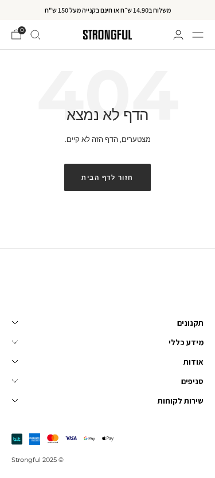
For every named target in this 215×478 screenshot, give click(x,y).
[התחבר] (178, 34)
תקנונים (190, 323)
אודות (193, 362)
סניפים (192, 381)
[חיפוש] (35, 35)
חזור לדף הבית (107, 177)
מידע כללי (186, 342)
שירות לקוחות (181, 401)
